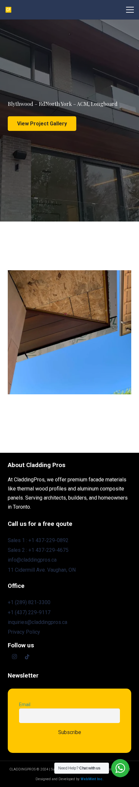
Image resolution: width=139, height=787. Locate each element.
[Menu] (130, 10)
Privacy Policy (24, 632)
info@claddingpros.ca (32, 560)
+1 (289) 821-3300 (29, 602)
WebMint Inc (91, 779)
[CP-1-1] (8, 9)
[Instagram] (14, 656)
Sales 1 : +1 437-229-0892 (38, 540)
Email (24, 704)
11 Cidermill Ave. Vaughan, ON (42, 570)
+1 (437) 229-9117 (29, 612)
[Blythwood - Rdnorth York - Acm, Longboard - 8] (69, 332)
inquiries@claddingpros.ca (37, 622)
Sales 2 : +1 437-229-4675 (38, 550)
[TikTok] (27, 656)
